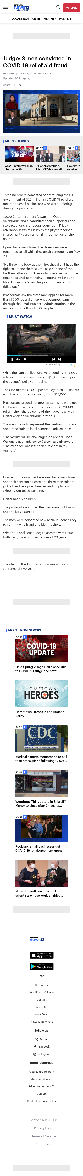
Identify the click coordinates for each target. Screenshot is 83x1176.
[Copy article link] (25, 85)
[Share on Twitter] (20, 85)
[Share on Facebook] (15, 85)
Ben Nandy (10, 73)
